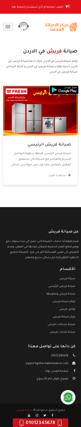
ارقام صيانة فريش (63, 301)
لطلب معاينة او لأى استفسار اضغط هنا (38, 7)
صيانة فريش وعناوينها (60, 294)
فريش (59, 61)
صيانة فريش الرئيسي (49, 145)
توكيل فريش (67, 309)
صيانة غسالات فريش (61, 324)
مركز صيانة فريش (64, 317)
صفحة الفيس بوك (56, 371)
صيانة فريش (24, 410)
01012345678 (59, 356)
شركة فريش (67, 278)
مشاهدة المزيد (57, 175)
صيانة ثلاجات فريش (62, 332)
